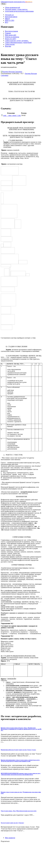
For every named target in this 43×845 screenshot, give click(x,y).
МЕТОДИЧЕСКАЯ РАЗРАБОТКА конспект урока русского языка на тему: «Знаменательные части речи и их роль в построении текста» (21, 774)
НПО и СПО (9, 20)
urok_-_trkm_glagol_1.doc (12, 115)
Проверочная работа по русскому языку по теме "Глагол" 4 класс (18, 749)
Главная (8, 33)
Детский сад (9, 15)
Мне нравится (10, 838)
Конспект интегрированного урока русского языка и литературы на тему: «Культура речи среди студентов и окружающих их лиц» (20, 760)
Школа (7, 18)
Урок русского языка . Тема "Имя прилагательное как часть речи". (19, 810)
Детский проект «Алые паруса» (16, 9)
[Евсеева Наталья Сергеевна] (11, 72)
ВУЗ (6, 22)
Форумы (8, 46)
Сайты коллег (10, 44)
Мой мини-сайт (10, 35)
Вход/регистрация (11, 31)
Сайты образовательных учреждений (18, 42)
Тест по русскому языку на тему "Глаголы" (12, 822)
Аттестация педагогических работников (19, 11)
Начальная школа (11, 17)
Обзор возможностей (12, 7)
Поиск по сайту (10, 39)
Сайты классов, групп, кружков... (17, 40)
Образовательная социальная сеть (16, 2)
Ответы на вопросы (12, 37)
